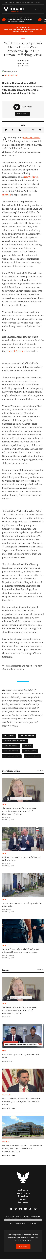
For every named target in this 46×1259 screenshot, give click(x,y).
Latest (5, 969)
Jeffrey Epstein (30, 751)
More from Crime (11, 770)
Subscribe (23, 1246)
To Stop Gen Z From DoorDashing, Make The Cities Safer (22, 904)
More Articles (22, 114)
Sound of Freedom (32, 756)
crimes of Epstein (14, 351)
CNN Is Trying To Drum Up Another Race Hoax (20, 1056)
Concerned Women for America (15, 741)
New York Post (31, 176)
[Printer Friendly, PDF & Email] (40, 130)
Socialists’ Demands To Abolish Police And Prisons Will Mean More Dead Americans (21, 950)
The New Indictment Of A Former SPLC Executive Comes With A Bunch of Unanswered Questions (19, 811)
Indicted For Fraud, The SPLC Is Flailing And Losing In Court (21, 858)
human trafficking (11, 751)
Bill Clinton (9, 736)
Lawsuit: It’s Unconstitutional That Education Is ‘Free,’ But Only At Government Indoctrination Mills (22, 1148)
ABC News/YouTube (11, 75)
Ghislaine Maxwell (11, 746)
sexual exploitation (11, 756)
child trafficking (27, 736)
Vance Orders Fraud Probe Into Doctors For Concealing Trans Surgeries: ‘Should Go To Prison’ (21, 1101)
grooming (27, 746)
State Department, (32, 137)
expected (6, 194)
